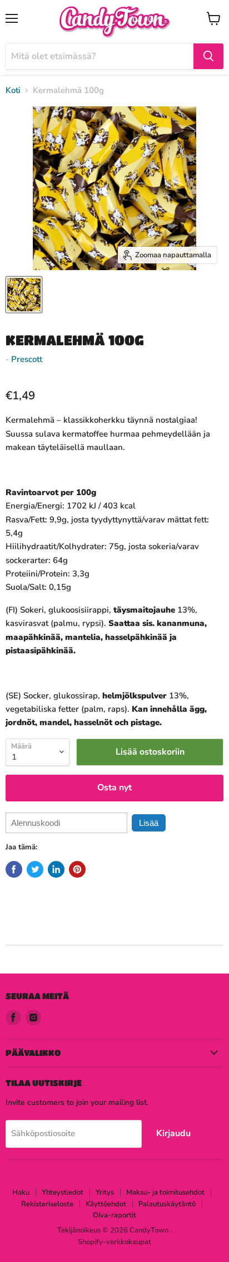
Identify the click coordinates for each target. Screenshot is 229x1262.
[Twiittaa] (35, 869)
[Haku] (208, 56)
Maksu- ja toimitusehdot (165, 1192)
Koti (13, 90)
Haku (20, 1192)
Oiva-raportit (114, 1215)
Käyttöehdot (106, 1204)
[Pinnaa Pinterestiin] (77, 869)
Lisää (148, 823)
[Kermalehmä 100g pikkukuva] (24, 294)
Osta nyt (114, 787)
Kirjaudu (173, 1133)
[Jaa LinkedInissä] (56, 869)
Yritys (105, 1192)
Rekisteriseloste (47, 1204)
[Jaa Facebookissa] (14, 869)
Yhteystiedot (62, 1192)
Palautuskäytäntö (167, 1204)
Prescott (26, 359)
